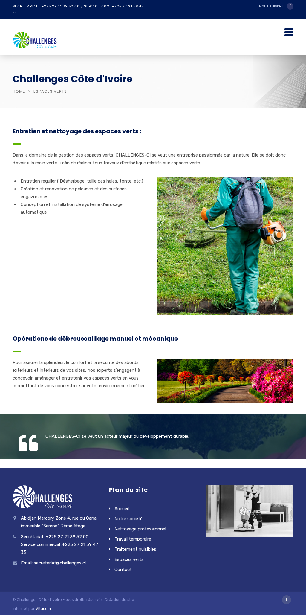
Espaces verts (129, 559)
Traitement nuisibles (135, 549)
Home (19, 91)
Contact (123, 569)
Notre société (128, 518)
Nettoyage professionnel (140, 529)
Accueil (121, 508)
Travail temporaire (132, 539)
